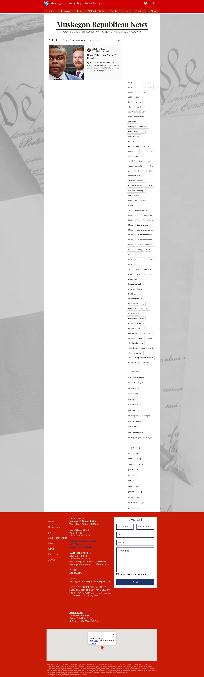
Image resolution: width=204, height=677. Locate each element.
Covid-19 (131, 161)
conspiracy (144, 308)
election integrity (135, 107)
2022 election (133, 97)
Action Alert (133, 279)
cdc (150, 333)
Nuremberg (133, 205)
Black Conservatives (74, 40)
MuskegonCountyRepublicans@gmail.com (90, 581)
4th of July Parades (135, 338)
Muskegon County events (138, 225)
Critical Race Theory (136, 304)
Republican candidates (137, 200)
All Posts (53, 40)
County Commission (136, 131)
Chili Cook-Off (133, 363)
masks (130, 274)
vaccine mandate (135, 185)
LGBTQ (146, 146)
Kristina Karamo (134, 102)
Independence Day (135, 284)
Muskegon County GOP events (140, 87)
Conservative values (136, 318)
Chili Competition (135, 353)
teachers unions (145, 161)
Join (50, 532)
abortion (150, 166)
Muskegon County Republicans (140, 220)
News (51, 548)
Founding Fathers (135, 299)
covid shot (139, 156)
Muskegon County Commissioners (141, 259)
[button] (119, 40)
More (92, 40)
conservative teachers (137, 323)
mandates (147, 269)
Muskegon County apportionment (141, 235)
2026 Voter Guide (57, 537)
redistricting (133, 112)
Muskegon (57, 3)
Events (51, 543)
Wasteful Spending (135, 190)
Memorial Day (146, 151)
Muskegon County (135, 264)
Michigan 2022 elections (137, 126)
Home (51, 521)
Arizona (146, 363)
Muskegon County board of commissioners (141, 240)
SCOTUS (149, 185)
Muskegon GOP (134, 254)
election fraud (133, 146)
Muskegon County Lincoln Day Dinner (141, 215)
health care (132, 294)
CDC (143, 333)
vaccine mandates (135, 166)
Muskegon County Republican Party (141, 82)
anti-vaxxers (133, 333)
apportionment (147, 348)
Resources (54, 527)
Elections (53, 554)
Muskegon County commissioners (141, 230)
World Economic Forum (137, 210)
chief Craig (132, 348)
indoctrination (134, 141)
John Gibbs (132, 151)
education (132, 122)
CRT (129, 156)
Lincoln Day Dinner (144, 274)
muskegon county (135, 249)
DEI (143, 112)
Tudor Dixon (148, 171)
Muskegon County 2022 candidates (141, 245)
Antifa (149, 338)
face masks (132, 313)
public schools (134, 171)
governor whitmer (135, 289)
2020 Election (133, 269)
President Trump (135, 176)
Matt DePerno (133, 136)
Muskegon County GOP (137, 92)
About (51, 559)
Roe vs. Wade (133, 195)
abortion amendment (136, 181)
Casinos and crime (135, 328)
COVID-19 (132, 308)
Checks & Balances (135, 343)
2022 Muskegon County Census (140, 358)
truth (148, 249)
